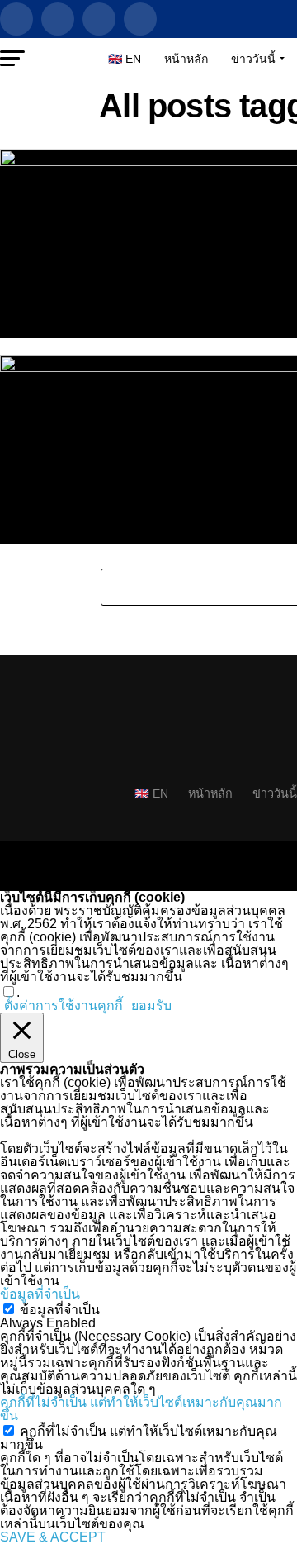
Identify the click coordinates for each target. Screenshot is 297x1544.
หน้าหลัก (186, 58)
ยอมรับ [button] (151, 1006)
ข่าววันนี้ (253, 58)
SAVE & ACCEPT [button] (53, 1537)
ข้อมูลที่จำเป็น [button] (40, 1294)
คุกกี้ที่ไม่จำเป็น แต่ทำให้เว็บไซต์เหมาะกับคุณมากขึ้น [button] (141, 1408)
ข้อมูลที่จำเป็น (60, 1310)
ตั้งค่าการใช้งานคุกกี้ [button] (63, 1005)
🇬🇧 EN (124, 58)
